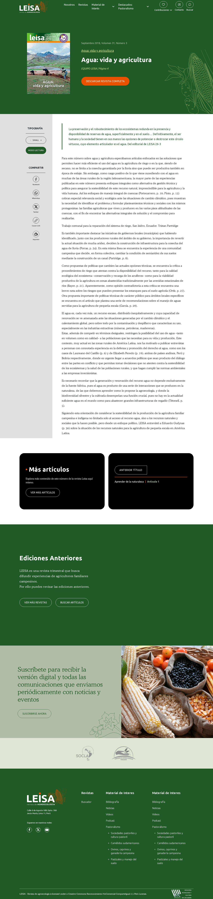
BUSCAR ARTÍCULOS (72, 602)
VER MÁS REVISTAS (35, 602)
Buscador (86, 801)
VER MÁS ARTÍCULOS (43, 492)
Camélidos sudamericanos (125, 843)
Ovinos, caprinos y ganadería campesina (122, 851)
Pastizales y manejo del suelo (123, 861)
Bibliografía (112, 801)
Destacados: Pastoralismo (125, 6)
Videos (109, 814)
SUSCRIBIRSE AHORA (34, 713)
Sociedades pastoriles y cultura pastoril (124, 835)
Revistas (83, 4)
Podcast (110, 820)
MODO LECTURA (36, 150)
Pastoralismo (113, 826)
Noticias (110, 808)
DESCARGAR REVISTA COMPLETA (105, 81)
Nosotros (69, 4)
